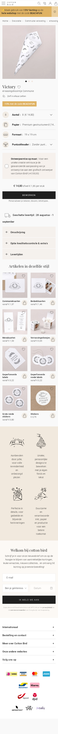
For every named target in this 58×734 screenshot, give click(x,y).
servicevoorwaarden (17, 610)
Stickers (35, 414)
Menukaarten (8, 338)
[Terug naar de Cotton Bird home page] (11, 5)
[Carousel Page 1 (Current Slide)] (26, 81)
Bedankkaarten (38, 301)
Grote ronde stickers (8, 415)
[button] (54, 11)
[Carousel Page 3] (32, 81)
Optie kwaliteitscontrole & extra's (29, 243)
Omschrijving (17, 232)
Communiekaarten (11, 301)
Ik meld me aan (29, 600)
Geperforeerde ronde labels (38, 375)
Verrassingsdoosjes (40, 338)
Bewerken (29, 195)
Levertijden (16, 254)
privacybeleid (47, 607)
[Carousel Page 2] (29, 81)
